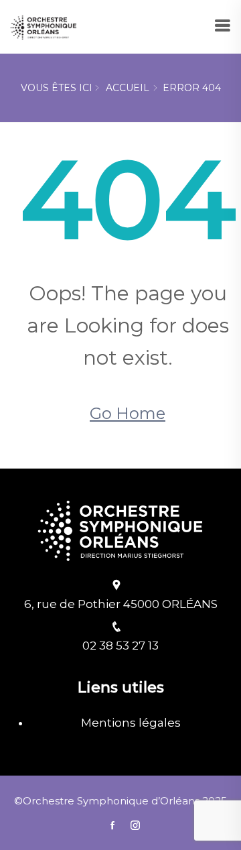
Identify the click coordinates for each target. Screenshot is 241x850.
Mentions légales (131, 722)
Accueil (127, 88)
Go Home (127, 413)
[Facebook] (112, 825)
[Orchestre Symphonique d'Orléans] (43, 25)
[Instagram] (132, 825)
